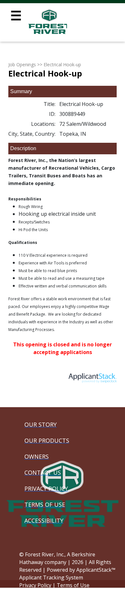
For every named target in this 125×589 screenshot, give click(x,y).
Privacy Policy (35, 585)
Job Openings (22, 64)
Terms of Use (73, 585)
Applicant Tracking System (51, 577)
